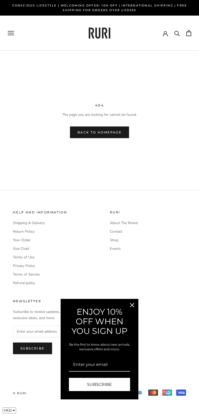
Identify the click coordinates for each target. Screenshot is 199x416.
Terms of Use (23, 257)
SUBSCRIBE (99, 384)
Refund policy (24, 282)
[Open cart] (188, 33)
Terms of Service (26, 274)
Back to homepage (99, 132)
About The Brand (124, 222)
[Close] (132, 305)
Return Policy (23, 231)
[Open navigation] (11, 33)
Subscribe (32, 348)
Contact (116, 231)
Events (115, 248)
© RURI (20, 393)
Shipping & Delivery (29, 222)
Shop (114, 240)
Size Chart (21, 248)
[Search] (177, 33)
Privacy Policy (24, 265)
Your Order (22, 240)
